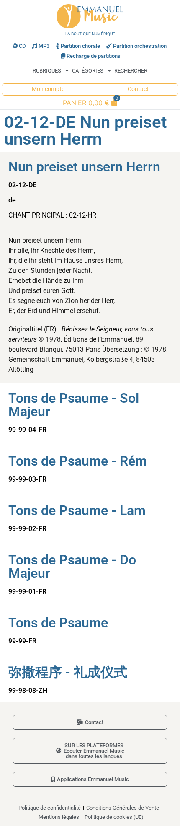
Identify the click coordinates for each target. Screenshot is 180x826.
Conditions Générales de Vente (122, 808)
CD (22, 46)
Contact (138, 89)
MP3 (44, 46)
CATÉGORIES (87, 70)
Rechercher (130, 70)
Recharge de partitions (94, 56)
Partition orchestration (140, 46)
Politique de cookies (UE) (114, 817)
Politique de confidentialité (49, 808)
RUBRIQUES (47, 70)
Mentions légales (59, 817)
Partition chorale (80, 46)
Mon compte (48, 89)
